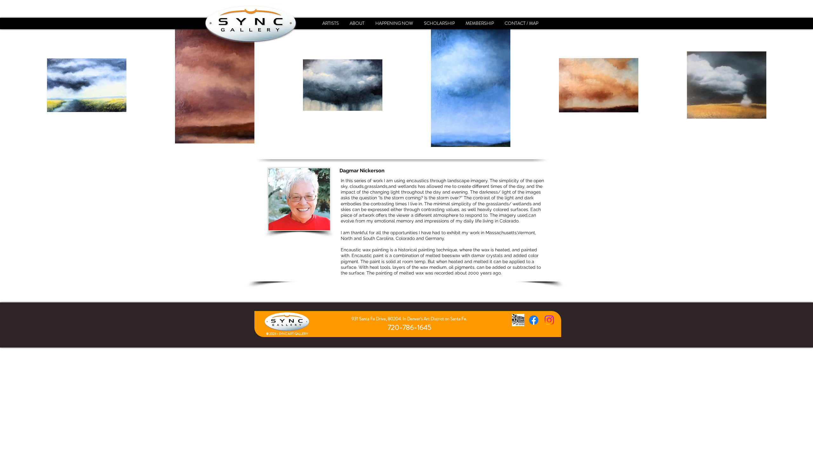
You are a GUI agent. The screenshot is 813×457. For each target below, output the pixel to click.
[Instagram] (549, 320)
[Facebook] (533, 320)
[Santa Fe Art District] (518, 320)
